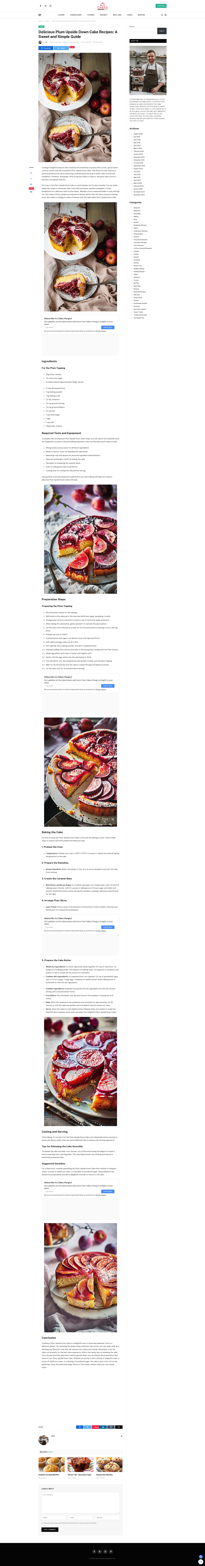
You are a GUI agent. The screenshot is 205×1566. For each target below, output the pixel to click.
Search (132, 26)
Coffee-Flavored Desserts (143, 248)
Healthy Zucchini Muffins (48, 1475)
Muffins (141, 15)
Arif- (46, 42)
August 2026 (138, 134)
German (136, 263)
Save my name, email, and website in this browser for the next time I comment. (70, 1523)
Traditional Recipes (140, 315)
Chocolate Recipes (140, 242)
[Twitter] (31, 178)
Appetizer (137, 211)
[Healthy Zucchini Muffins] (51, 1464)
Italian (136, 274)
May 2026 (137, 143)
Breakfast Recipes (140, 225)
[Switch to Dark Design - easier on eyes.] (162, 15)
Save (73, 47)
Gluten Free (138, 266)
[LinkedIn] (31, 184)
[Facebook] (31, 173)
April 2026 (137, 145)
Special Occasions (140, 309)
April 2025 (137, 180)
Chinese (136, 237)
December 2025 (139, 157)
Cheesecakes (76, 15)
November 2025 (139, 160)
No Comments (87, 42)
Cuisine (61, 15)
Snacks (136, 300)
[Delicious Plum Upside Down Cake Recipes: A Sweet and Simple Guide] (74, 161)
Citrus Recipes (139, 245)
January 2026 (138, 154)
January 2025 (138, 189)
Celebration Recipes (141, 231)
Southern (137, 306)
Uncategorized (139, 318)
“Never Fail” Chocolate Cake (79, 1475)
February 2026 (139, 151)
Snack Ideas (138, 297)
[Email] (31, 192)
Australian (137, 214)
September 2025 (139, 166)
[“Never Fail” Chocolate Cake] (80, 1464)
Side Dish (137, 295)
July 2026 (137, 137)
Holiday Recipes (139, 271)
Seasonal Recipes (140, 292)
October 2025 (138, 163)
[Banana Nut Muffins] (109, 1464)
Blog (135, 219)
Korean (136, 280)
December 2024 (139, 192)
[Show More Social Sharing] (77, 48)
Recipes (136, 289)
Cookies (90, 15)
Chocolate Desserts (140, 240)
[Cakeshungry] (103, 6)
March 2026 (138, 148)
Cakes (129, 15)
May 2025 (137, 177)
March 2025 (138, 183)
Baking (136, 216)
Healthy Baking (139, 269)
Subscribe (161, 6)
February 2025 (139, 186)
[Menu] (39, 15)
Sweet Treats (138, 312)
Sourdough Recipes (140, 303)
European (137, 260)
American (137, 208)
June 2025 (137, 174)
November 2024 (139, 195)
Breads (136, 222)
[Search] (165, 15)
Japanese (137, 277)
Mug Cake (117, 15)
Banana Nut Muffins (104, 1475)
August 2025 (138, 169)
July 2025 (137, 171)
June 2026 (137, 140)
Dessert (104, 15)
